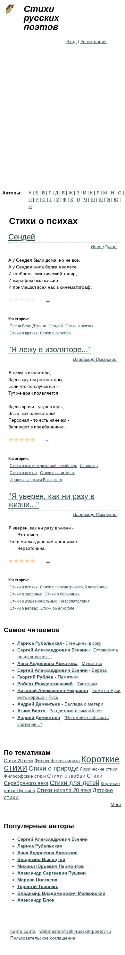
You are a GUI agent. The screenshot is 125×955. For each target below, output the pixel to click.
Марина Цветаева (37, 879)
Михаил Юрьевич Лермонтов (50, 866)
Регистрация (93, 41)
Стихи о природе (54, 768)
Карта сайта (23, 931)
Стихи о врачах (24, 333)
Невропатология (74, 601)
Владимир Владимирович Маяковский (61, 893)
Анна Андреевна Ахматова (47, 663)
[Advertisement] (62, 124)
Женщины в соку (83, 643)
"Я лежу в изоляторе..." (49, 349)
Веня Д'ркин (104, 246)
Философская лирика (57, 760)
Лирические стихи (98, 769)
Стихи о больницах (62, 594)
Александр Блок (35, 900)
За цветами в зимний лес (76, 710)
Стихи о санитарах (57, 473)
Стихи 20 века (18, 760)
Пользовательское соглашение (42, 938)
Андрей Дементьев (38, 704)
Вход (71, 41)
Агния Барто (31, 710)
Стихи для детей (74, 782)
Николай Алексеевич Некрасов (52, 690)
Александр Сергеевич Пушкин (51, 872)
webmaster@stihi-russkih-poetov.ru (75, 931)
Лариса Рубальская (39, 643)
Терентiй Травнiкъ (37, 886)
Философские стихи (25, 776)
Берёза (99, 670)
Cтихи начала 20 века (64, 790)
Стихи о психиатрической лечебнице (43, 465)
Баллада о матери (83, 704)
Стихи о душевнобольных (33, 601)
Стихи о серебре (55, 333)
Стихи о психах (79, 326)
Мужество (92, 663)
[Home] (9, 10)
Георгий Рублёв (35, 676)
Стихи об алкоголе (57, 608)
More (116, 804)
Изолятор (89, 465)
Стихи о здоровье (26, 594)
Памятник (68, 676)
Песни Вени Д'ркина (28, 326)
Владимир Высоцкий (95, 359)
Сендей (21, 236)
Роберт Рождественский (45, 683)
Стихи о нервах (24, 608)
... (48, 299)
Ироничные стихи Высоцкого (36, 480)
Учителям (87, 683)
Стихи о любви (66, 776)
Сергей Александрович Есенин (52, 649)
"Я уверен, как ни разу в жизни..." (51, 500)
